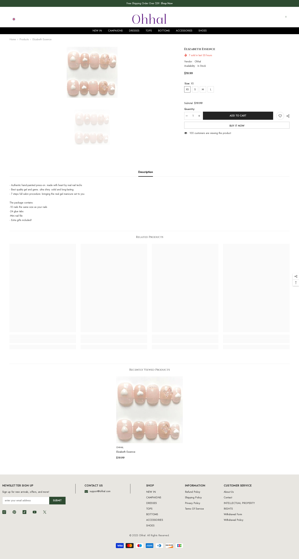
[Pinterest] (14, 512)
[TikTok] (24, 512)
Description (145, 172)
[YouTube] (34, 512)
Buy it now (237, 126)
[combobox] (247, 19)
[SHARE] (287, 116)
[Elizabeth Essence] (149, 409)
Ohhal (198, 61)
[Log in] (270, 19)
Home (12, 39)
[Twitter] (45, 512)
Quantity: (189, 109)
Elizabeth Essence (125, 452)
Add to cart (238, 115)
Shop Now (167, 3)
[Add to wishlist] (280, 116)
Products (24, 39)
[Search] (250, 19)
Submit (57, 500)
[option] (92, 72)
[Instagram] (4, 512)
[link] (42, 341)
